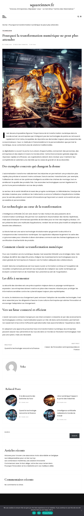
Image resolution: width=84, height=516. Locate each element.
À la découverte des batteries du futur (27, 397)
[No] (81, 511)
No (39, 513)
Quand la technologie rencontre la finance (22, 348)
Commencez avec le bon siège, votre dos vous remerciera (28, 463)
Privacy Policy (47, 513)
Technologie (7, 31)
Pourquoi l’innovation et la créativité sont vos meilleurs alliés (29, 466)
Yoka (34, 44)
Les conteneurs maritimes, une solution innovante (25, 461)
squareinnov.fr (42, 4)
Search (7, 432)
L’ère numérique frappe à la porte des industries (67, 397)
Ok (34, 513)
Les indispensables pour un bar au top (20, 458)
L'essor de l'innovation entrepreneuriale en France (62, 348)
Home (4, 25)
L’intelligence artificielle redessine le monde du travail (66, 413)
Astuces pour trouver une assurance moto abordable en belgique (31, 455)
